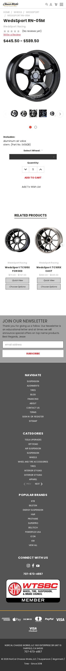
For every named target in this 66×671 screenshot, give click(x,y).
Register (39, 416)
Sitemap (33, 421)
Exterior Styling (33, 475)
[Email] (27, 196)
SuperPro (33, 523)
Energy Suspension (33, 509)
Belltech (33, 527)
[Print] (33, 196)
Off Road (33, 444)
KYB (33, 501)
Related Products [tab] (30, 215)
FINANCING (33, 399)
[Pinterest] (45, 196)
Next (60, 114)
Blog (33, 394)
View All (33, 545)
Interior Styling (33, 470)
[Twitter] (39, 196)
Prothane (33, 518)
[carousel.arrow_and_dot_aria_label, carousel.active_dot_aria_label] (30, 127)
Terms (33, 412)
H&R (33, 514)
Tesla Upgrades (33, 439)
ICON (33, 536)
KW (33, 540)
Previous (6, 114)
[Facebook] (22, 196)
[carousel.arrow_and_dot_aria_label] (35, 127)
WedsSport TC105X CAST (48, 269)
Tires (33, 390)
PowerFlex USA (33, 532)
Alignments (33, 385)
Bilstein (33, 505)
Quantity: (33, 162)
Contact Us (33, 407)
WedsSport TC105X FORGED (17, 269)
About (33, 403)
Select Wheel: (33, 150)
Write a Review (12, 34)
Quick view (17, 280)
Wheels (33, 457)
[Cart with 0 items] (56, 4)
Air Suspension (33, 448)
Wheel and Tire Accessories (33, 461)
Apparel (33, 479)
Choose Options (17, 286)
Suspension (33, 381)
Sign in (26, 416)
